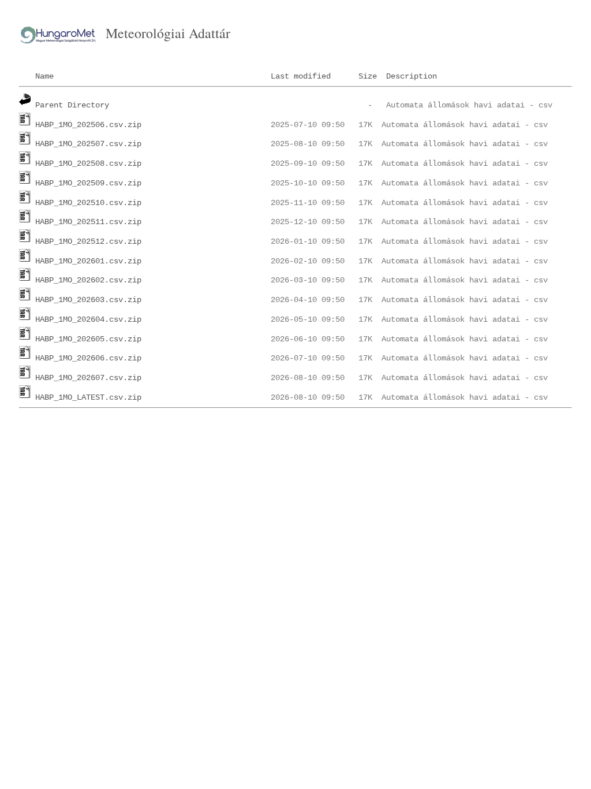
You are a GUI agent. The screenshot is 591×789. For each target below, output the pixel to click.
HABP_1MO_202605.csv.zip (88, 339)
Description (411, 76)
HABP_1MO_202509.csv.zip (88, 183)
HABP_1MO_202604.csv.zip (88, 319)
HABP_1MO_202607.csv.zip (88, 377)
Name (44, 76)
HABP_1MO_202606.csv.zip (88, 358)
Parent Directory (72, 105)
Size (367, 76)
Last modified (301, 76)
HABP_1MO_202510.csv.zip (88, 202)
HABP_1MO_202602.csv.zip (88, 280)
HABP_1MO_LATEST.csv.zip (88, 397)
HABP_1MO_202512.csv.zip (88, 241)
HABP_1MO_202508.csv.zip (88, 163)
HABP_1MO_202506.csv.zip (88, 124)
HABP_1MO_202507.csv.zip (88, 143)
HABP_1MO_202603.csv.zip (88, 299)
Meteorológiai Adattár (168, 33)
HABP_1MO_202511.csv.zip (88, 221)
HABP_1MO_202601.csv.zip (88, 261)
